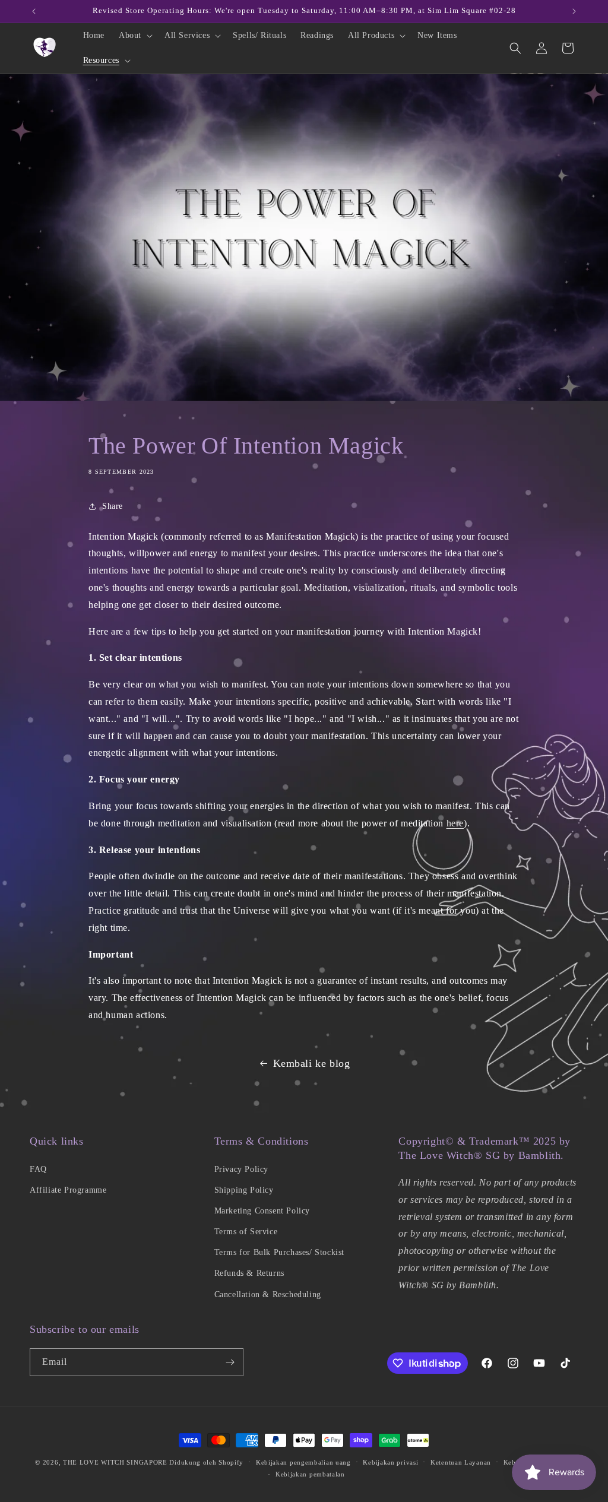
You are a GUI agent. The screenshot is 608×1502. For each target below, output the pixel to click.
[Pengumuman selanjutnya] (574, 11)
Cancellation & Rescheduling (267, 1294)
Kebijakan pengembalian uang (303, 1462)
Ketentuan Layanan (460, 1462)
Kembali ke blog (311, 1063)
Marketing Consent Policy (262, 1210)
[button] (134, 35)
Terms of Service (246, 1231)
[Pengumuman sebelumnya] (34, 11)
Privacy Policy (241, 1169)
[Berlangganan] (230, 1362)
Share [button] (112, 506)
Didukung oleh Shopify (206, 1462)
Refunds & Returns (249, 1273)
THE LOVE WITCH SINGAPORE (115, 1462)
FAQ (38, 1169)
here (455, 823)
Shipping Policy (244, 1190)
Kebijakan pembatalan (310, 1474)
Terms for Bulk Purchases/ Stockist (279, 1252)
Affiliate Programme (68, 1190)
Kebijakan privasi (390, 1462)
